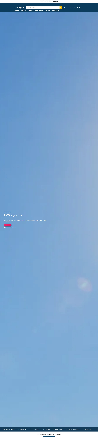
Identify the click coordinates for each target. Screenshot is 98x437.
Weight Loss (24, 10)
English (72, 4)
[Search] (61, 7)
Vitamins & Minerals (39, 10)
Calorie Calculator (55, 10)
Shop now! (55, 1)
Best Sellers (47, 10)
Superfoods (17, 10)
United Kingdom (79, 4)
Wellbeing (30, 10)
